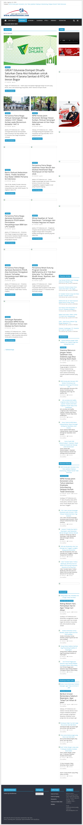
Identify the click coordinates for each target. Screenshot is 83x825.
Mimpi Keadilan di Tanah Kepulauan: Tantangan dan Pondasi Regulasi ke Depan (43, 220)
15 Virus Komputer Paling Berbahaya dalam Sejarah (67, 764)
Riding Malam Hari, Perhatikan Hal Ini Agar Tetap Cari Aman (68, 606)
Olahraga (40, 20)
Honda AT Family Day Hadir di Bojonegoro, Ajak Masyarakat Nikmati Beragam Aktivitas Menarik (68, 537)
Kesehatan (62, 20)
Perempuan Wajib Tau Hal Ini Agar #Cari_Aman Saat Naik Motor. (69, 727)
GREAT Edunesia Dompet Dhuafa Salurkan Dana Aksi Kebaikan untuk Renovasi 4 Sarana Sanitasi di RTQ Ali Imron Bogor (27, 74)
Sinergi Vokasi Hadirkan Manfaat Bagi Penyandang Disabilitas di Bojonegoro (68, 653)
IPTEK (46, 20)
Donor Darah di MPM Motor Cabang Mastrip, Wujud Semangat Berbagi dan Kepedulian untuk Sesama (69, 432)
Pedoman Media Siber (11, 24)
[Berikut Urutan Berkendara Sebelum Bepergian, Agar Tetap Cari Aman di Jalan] (69, 684)
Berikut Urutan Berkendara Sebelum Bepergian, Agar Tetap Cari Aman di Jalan (68, 698)
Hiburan (53, 20)
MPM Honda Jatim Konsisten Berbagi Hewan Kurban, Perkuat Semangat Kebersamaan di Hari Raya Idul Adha (43, 119)
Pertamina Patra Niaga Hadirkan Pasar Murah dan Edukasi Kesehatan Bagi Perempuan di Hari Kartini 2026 (43, 169)
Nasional (8, 67)
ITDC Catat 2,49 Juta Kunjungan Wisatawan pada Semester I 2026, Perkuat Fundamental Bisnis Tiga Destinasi (69, 520)
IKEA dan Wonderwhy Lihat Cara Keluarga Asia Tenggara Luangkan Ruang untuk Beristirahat (69, 553)
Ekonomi (30, 20)
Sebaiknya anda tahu (65, 691)
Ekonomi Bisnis (64, 476)
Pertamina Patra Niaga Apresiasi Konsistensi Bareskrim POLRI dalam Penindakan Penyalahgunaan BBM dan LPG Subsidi (16, 221)
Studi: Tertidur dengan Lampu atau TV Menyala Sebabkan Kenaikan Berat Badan (67, 754)
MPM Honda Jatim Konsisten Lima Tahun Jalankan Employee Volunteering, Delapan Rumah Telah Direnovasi (37, 4)
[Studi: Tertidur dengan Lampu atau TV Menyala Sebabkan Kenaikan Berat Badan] (69, 747)
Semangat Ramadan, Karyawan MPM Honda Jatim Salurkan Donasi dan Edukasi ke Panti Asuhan (16, 322)
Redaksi (53, 804)
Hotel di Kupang (55, 796)
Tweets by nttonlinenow (10, 793)
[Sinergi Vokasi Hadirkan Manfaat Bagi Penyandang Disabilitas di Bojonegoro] (69, 646)
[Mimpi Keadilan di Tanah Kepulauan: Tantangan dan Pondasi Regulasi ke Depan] (44, 200)
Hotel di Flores (54, 794)
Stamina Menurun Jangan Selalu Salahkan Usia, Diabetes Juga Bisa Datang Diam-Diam (68, 354)
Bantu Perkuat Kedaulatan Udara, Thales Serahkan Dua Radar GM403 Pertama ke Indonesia (16, 175)
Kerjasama (53, 799)
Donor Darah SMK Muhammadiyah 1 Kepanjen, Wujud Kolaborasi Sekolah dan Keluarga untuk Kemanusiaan (68, 451)
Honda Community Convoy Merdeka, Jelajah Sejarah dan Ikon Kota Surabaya (69, 637)
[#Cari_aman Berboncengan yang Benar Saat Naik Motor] (69, 735)
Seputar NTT (12, 20)
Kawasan (22, 20)
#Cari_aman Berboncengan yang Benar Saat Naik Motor (68, 739)
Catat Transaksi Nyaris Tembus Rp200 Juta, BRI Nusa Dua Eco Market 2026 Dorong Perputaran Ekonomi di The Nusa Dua (68, 571)
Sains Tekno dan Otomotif (67, 600)
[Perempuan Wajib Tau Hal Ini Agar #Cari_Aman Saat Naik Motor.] (69, 723)
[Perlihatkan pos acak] (77, 20)
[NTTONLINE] (5, 20)
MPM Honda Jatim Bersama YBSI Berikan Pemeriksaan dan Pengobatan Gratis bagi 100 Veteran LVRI (68, 391)
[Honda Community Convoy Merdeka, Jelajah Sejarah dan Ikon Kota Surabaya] (69, 630)
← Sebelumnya (9, 350)
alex (14, 82)
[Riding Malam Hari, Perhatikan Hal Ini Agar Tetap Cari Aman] (69, 595)
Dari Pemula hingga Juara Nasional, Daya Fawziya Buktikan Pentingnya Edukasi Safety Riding (68, 668)
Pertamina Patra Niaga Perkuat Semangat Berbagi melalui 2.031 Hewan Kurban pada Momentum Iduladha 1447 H (16, 119)
